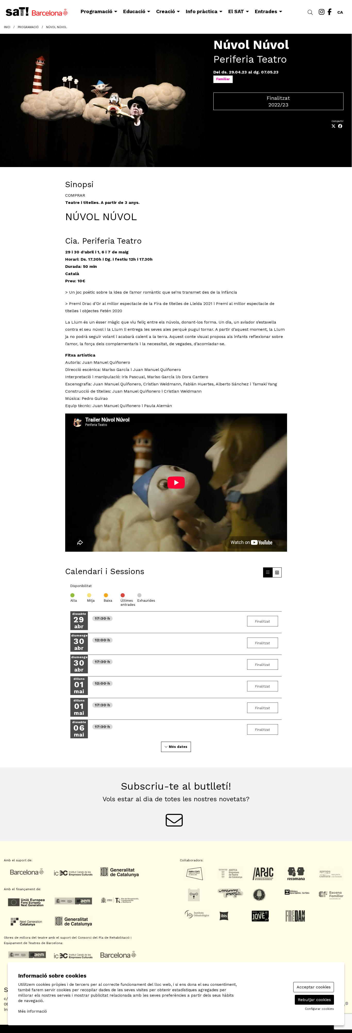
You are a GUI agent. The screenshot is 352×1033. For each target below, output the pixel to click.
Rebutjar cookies (314, 999)
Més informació (32, 1011)
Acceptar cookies (314, 987)
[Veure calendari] (277, 572)
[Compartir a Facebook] (340, 126)
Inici (7, 27)
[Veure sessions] (267, 572)
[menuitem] (321, 12)
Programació (28, 27)
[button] (311, 13)
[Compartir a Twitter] (333, 126)
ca (340, 11)
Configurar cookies (319, 1008)
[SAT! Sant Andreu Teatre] (58, 13)
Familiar (223, 79)
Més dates (177, 747)
